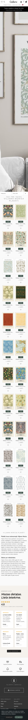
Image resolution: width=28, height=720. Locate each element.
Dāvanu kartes (15, 690)
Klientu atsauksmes (18, 703)
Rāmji (2, 706)
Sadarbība (16, 706)
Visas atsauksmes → (14, 651)
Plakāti (2, 703)
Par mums (16, 701)
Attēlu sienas (3, 701)
